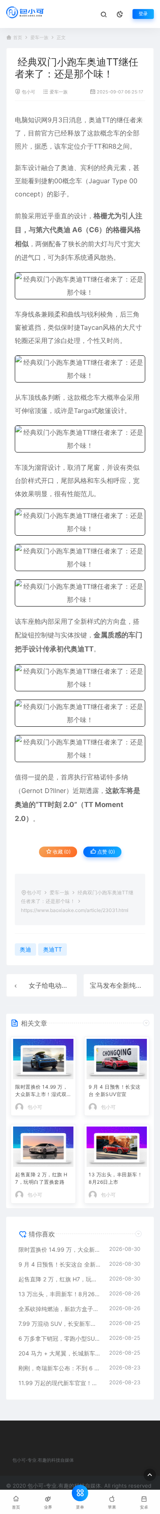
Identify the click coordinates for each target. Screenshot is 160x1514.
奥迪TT (99, 120)
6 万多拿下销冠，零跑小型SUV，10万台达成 (59, 1338)
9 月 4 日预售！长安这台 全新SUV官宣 (115, 1090)
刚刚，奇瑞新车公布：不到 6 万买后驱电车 (59, 1368)
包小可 (28, 92)
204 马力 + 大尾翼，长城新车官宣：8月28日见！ (59, 1353)
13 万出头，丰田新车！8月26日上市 (115, 1178)
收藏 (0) (61, 852)
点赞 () (105, 852)
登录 (143, 13)
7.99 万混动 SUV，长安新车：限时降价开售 (59, 1323)
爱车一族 (39, 37)
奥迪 (67, 167)
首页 (17, 37)
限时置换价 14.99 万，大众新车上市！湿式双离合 (41, 1091)
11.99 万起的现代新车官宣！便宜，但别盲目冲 (59, 1382)
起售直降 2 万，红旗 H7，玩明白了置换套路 (41, 1178)
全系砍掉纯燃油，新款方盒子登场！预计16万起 (59, 1308)
